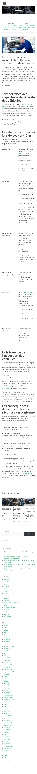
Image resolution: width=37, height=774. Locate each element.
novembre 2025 (8, 641)
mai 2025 (6, 653)
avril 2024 (7, 683)
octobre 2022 (8, 725)
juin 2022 (6, 734)
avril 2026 (7, 635)
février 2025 (7, 660)
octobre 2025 (8, 644)
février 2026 (7, 637)
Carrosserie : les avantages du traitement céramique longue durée (16, 557)
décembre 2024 (8, 665)
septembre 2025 (9, 646)
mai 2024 (6, 681)
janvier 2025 (7, 662)
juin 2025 (6, 651)
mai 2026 (6, 632)
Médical (6, 598)
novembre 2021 (8, 746)
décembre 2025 (8, 639)
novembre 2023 (8, 695)
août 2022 (7, 730)
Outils (5, 605)
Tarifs (5, 612)
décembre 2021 (8, 744)
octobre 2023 (8, 697)
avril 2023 (7, 711)
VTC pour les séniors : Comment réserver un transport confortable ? (10, 27)
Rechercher (5, 531)
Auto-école (7, 582)
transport (7, 614)
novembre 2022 (8, 723)
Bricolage (6, 584)
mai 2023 (6, 709)
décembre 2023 (8, 693)
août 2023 (7, 702)
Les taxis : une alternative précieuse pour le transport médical (27, 27)
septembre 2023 (9, 700)
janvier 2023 (7, 718)
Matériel (6, 596)
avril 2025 (7, 655)
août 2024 (7, 674)
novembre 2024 (8, 667)
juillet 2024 (7, 676)
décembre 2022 (8, 720)
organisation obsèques (11, 603)
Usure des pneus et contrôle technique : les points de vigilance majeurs (18, 513)
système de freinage (28, 292)
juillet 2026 (7, 628)
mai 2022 (6, 737)
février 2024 (7, 688)
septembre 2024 (9, 672)
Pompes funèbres (9, 607)
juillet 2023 (7, 704)
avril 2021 (7, 760)
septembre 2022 (9, 727)
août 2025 (7, 648)
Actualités (7, 579)
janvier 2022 (7, 741)
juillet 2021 (7, 755)
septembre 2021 (9, 751)
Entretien (5, 54)
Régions (6, 610)
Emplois (6, 589)
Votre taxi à (7, 617)
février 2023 (7, 716)
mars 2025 (7, 658)
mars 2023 (7, 713)
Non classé (7, 600)
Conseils (6, 586)
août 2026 (7, 625)
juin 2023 (6, 706)
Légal (5, 593)
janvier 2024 (7, 690)
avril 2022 (7, 739)
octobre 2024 (8, 669)
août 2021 (7, 753)
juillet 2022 (7, 732)
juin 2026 (6, 630)
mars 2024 (7, 686)
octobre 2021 (8, 748)
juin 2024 (6, 679)
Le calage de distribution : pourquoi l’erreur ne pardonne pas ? (7, 512)
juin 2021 (6, 757)
